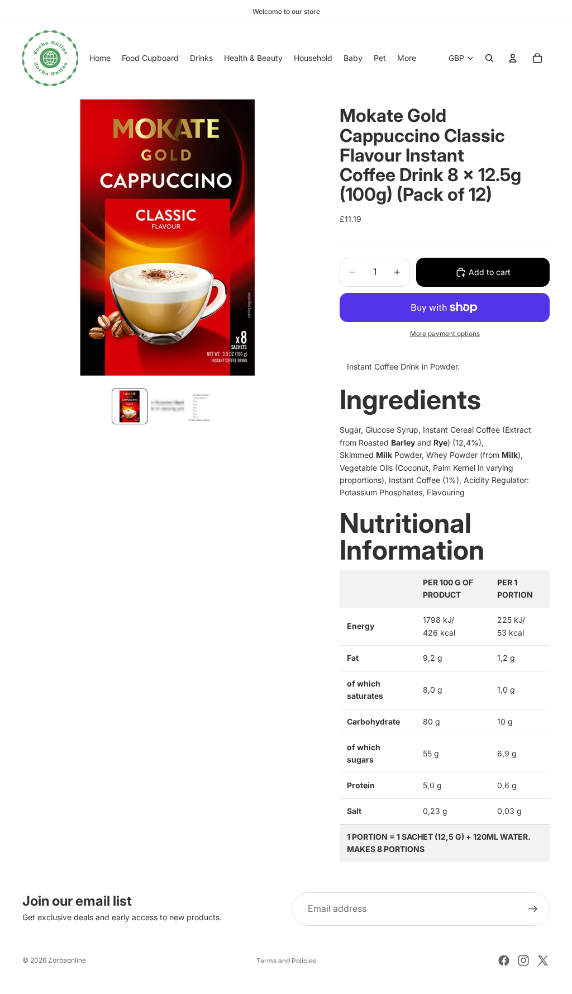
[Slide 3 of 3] (205, 406)
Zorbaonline (67, 960)
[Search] (489, 58)
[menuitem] (407, 58)
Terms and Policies (286, 961)
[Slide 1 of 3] (129, 406)
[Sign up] (533, 909)
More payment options (445, 334)
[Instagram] (523, 960)
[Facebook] (504, 960)
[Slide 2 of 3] (167, 406)
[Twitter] (543, 960)
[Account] (512, 58)
